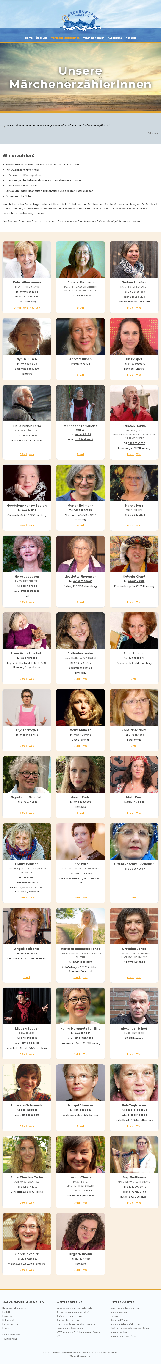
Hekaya (114, 1316)
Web (25, 307)
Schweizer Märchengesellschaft (73, 1312)
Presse (5, 1328)
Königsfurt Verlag (119, 1320)
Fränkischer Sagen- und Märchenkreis (76, 1324)
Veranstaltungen (93, 38)
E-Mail (17, 307)
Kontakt (131, 38)
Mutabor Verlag (119, 1332)
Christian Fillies (84, 1356)
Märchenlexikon (119, 1312)
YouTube (35, 307)
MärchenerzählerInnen (65, 38)
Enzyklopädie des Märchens (125, 1308)
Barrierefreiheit (10, 1324)
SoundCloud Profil (11, 1334)
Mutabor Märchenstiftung (123, 1336)
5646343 (113, 1352)
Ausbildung (115, 38)
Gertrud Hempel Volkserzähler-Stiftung (130, 1328)
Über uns (41, 38)
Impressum (8, 1316)
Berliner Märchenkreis (68, 1320)
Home (29, 38)
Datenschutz (8, 1320)
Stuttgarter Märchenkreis (69, 1316)
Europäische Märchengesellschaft (74, 1308)
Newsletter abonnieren (14, 1308)
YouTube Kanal (10, 1339)
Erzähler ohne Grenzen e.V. (70, 1328)
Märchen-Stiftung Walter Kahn (126, 1324)
